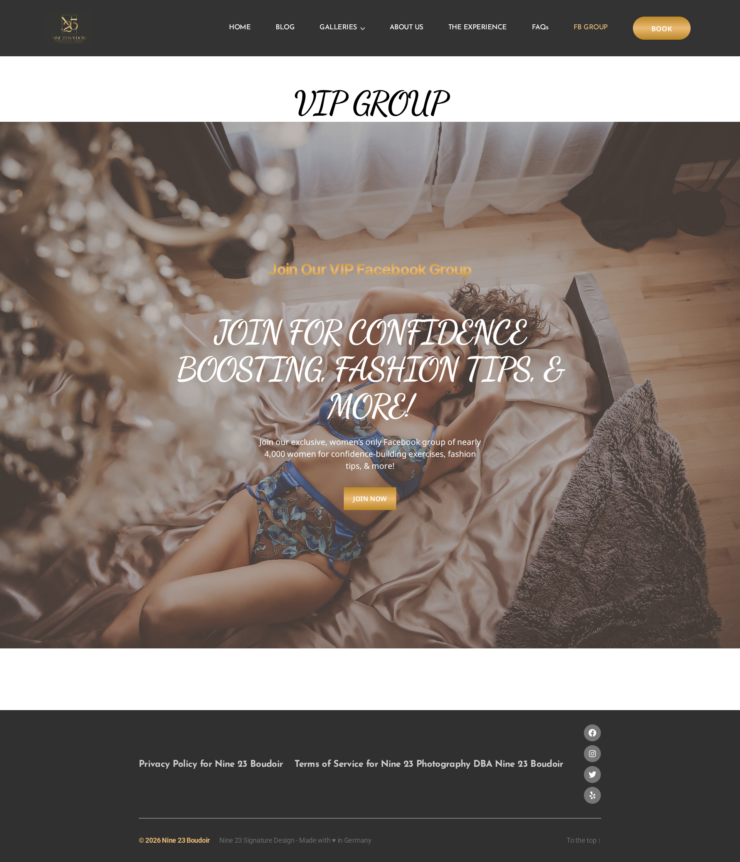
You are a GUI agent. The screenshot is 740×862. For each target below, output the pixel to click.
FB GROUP (591, 27)
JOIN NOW (370, 498)
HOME (240, 27)
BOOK (661, 28)
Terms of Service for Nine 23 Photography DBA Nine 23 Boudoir (428, 764)
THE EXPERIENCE (477, 27)
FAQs (540, 27)
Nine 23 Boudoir (186, 840)
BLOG (285, 27)
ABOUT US (406, 27)
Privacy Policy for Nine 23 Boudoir (211, 764)
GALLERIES (338, 27)
